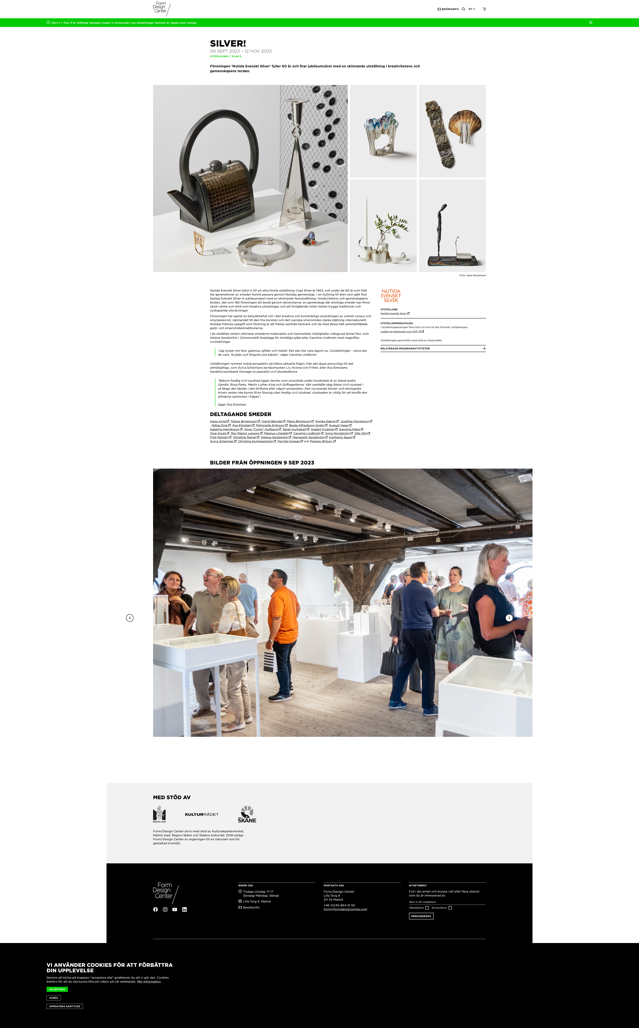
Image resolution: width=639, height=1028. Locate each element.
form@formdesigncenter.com (345, 909)
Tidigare (130, 618)
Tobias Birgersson (244, 421)
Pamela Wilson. (321, 441)
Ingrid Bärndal (272, 421)
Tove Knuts (218, 433)
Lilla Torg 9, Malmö (257, 901)
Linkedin (184, 909)
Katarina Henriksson (224, 429)
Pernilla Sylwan (289, 441)
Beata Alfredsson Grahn (306, 425)
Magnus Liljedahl (276, 433)
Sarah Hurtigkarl (294, 429)
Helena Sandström (274, 437)
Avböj (53, 997)
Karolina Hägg (349, 429)
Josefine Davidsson (354, 421)
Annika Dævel (325, 421)
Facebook (155, 909)
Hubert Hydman (322, 429)
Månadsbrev (416, 907)
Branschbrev (439, 907)
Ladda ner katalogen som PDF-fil (401, 331)
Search (463, 9)
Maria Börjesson (299, 421)
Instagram (165, 909)
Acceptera (57, 989)
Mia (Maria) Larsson (245, 433)
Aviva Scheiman (221, 441)
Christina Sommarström (255, 441)
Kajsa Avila (218, 421)
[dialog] (319, 985)
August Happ (338, 425)
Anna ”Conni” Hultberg (261, 429)
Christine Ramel (244, 437)
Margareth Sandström (308, 437)
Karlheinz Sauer (340, 437)
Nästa (509, 618)
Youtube (174, 909)
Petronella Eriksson (270, 425)
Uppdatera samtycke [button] (64, 1006)
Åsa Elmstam (241, 425)
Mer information (149, 981)
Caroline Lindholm (306, 433)
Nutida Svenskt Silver (394, 313)
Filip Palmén (219, 437)
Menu (484, 9)
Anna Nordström (337, 433)
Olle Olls (360, 433)
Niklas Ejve (220, 425)
